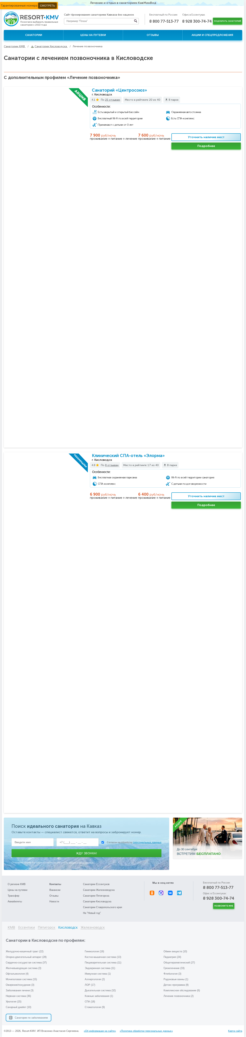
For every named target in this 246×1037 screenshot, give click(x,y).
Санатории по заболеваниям (31, 1017)
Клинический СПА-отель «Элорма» (128, 455)
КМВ (11, 928)
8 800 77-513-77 (164, 21)
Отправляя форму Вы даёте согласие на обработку (52, 862)
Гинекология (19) (94, 951)
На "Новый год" (92, 913)
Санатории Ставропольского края (102, 907)
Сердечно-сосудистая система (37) (26, 962)
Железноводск (93, 928)
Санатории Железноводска (99, 890)
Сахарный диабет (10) (18, 1007)
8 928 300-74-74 (197, 21)
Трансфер (13, 895)
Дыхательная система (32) (100, 990)
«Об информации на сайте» (100, 1031)
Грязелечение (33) (174, 968)
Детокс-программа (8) (176, 984)
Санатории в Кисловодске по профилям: (45, 940)
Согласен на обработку (134, 842)
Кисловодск (68, 928)
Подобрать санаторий (227, 21)
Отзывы (153, 35)
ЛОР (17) (90, 984)
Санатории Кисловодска (97, 901)
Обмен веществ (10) (175, 951)
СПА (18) (90, 1001)
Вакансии (54, 890)
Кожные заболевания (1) (99, 996)
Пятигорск (46, 928)
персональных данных (147, 842)
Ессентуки (26, 928)
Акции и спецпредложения (212, 35)
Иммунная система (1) (98, 973)
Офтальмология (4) (17, 973)
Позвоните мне (223, 906)
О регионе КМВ (17, 884)
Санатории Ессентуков (96, 884)
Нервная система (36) (18, 996)
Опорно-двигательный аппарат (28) (26, 957)
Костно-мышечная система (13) (103, 957)
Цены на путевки (93, 35)
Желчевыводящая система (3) (23, 968)
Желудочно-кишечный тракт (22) (24, 951)
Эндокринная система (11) (100, 968)
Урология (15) (13, 1001)
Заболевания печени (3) (19, 990)
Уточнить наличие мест (206, 137)
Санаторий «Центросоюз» (119, 90)
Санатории (33, 35)
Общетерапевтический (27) (179, 962)
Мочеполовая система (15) (21, 979)
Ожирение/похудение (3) (20, 984)
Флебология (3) (172, 973)
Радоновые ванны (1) (176, 979)
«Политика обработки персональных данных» (146, 1031)
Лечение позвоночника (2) (179, 996)
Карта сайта (235, 1031)
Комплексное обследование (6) (182, 990)
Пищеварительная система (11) (103, 962)
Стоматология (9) (95, 1007)
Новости (54, 901)
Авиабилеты (15, 901)
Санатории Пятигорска (96, 895)
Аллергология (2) (95, 979)
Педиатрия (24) (172, 957)
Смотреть (47, 5)
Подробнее (206, 146)
